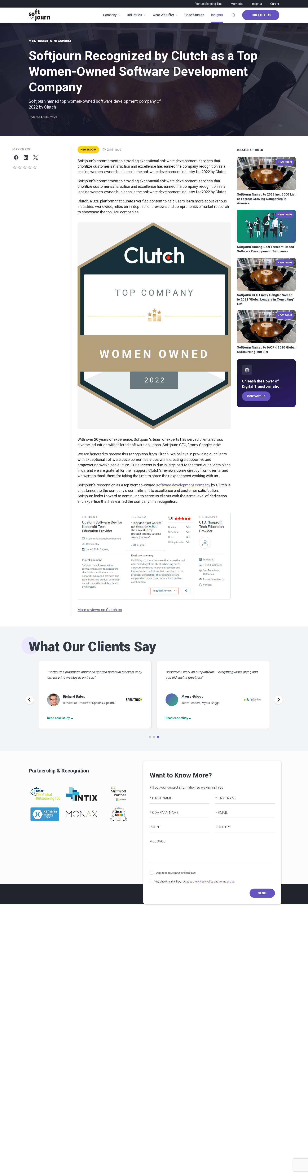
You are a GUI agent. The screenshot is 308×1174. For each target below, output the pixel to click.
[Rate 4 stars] (29, 167)
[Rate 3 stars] (24, 167)
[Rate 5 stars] (34, 167)
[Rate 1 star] (14, 167)
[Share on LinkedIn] (26, 157)
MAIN (32, 41)
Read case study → (60, 718)
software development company (183, 485)
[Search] (233, 15)
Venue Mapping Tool (208, 3)
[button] (154, 325)
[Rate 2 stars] (19, 167)
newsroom (62, 41)
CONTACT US (256, 396)
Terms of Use (226, 881)
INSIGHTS (45, 41)
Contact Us (261, 15)
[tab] (150, 737)
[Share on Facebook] (16, 157)
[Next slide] (278, 700)
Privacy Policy (205, 881)
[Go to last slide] (29, 700)
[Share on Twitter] (35, 157)
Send (262, 893)
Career (274, 3)
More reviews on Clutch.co (100, 610)
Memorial (237, 3)
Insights (257, 3)
